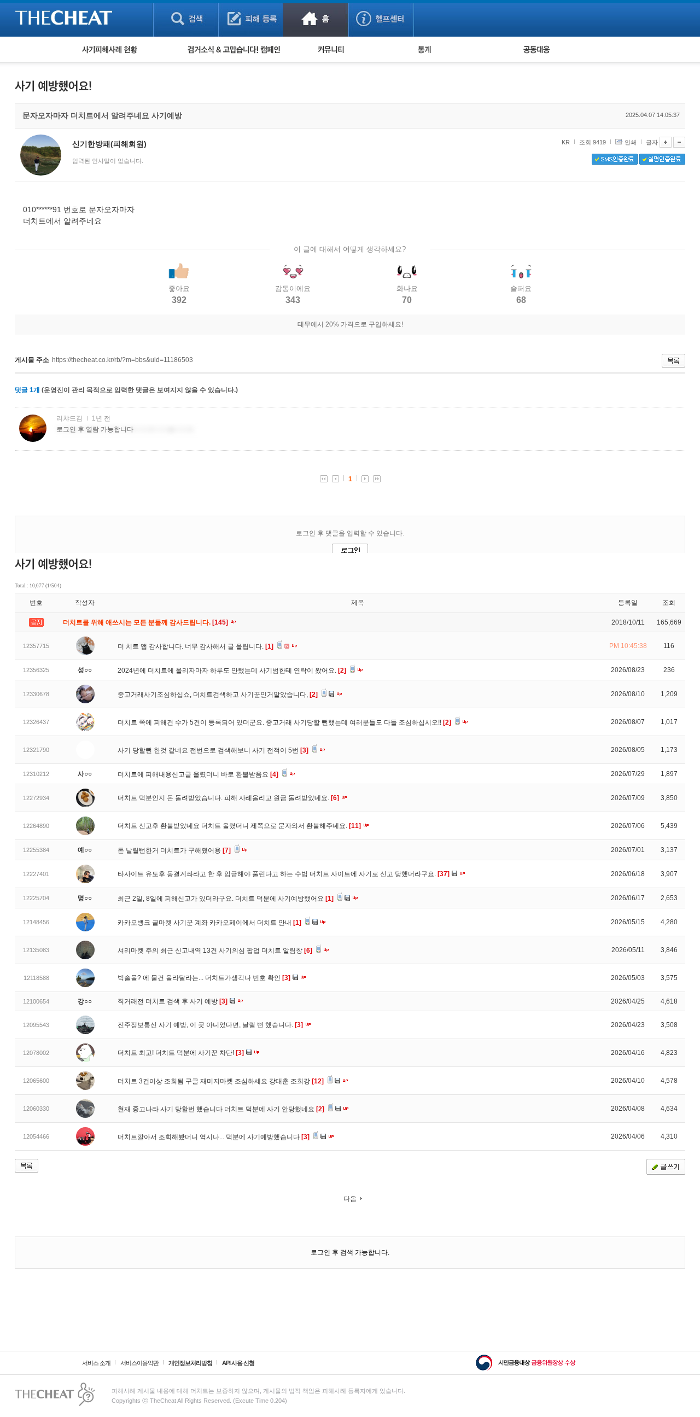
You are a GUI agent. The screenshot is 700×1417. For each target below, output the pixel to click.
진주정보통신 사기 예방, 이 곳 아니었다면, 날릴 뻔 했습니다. (210, 1025)
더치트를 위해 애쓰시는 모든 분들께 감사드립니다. (146, 622)
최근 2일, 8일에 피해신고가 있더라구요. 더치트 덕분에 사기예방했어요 (226, 898)
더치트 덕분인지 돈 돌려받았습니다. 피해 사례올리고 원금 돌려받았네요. (228, 798)
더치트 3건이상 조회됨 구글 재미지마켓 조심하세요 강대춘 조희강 (221, 1081)
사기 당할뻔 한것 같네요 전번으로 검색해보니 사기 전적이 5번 (213, 750)
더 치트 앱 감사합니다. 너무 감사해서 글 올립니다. (195, 646)
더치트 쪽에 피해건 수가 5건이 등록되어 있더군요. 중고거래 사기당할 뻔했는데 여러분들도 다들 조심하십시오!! (284, 722)
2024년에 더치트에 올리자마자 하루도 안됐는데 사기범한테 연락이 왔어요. (232, 670)
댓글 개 (27, 390)
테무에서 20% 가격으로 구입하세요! (350, 324)
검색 (185, 18)
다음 (350, 1199)
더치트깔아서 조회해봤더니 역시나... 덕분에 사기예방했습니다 (214, 1137)
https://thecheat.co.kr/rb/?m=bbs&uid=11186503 (122, 360)
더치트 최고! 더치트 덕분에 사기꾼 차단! (181, 1053)
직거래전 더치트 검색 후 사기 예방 (173, 1001)
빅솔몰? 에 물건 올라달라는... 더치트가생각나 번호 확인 (204, 978)
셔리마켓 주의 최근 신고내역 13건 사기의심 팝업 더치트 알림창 (215, 950)
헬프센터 (380, 18)
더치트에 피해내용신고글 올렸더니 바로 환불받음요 (198, 774)
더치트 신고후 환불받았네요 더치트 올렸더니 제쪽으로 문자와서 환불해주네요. (239, 826)
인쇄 (631, 142)
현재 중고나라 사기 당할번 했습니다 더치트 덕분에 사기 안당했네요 (221, 1109)
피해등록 (250, 18)
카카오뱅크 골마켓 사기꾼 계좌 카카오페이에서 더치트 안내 (209, 922)
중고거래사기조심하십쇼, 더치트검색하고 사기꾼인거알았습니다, (218, 694)
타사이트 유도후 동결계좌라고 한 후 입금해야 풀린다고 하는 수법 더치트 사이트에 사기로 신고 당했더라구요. (284, 874)
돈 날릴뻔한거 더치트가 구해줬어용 (174, 850)
